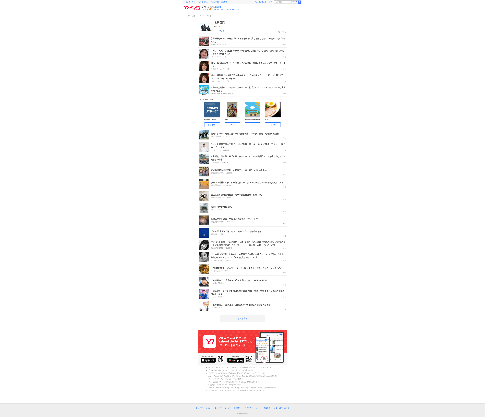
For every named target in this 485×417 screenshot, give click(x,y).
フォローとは (190, 16)
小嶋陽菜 (294, 2)
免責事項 (267, 408)
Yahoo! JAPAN (260, 2)
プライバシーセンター (223, 408)
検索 (299, 2)
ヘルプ (269, 2)
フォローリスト (205, 16)
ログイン (205, 9)
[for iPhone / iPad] (208, 360)
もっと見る (242, 318)
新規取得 (218, 7)
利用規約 (237, 408)
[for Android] (235, 360)
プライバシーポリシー (204, 408)
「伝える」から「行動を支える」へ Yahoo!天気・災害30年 (205, 2)
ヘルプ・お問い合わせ (281, 408)
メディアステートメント (252, 408)
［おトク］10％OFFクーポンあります (226, 9)
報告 (284, 45)
